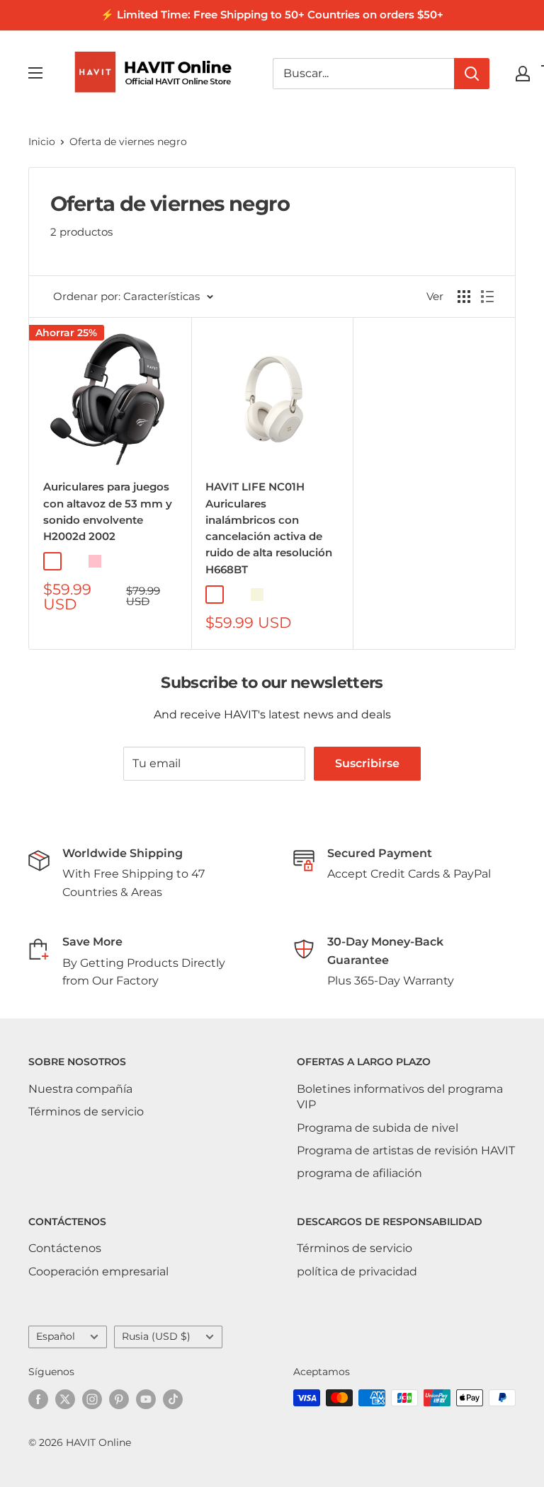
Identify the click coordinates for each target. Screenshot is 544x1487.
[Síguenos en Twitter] (65, 1399)
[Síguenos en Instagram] (92, 1399)
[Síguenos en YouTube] (146, 1399)
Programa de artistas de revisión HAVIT (406, 1150)
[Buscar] (471, 73)
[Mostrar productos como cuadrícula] (464, 296)
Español (55, 1336)
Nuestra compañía (80, 1089)
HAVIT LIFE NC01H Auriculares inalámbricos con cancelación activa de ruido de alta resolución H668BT (268, 527)
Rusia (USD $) (156, 1336)
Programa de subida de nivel (377, 1128)
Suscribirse (367, 763)
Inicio (41, 141)
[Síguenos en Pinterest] (119, 1399)
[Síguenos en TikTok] (173, 1399)
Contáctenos (64, 1248)
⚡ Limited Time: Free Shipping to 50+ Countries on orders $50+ (272, 14)
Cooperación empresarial (98, 1271)
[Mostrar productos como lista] (487, 296)
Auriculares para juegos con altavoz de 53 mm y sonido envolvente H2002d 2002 (107, 511)
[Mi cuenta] (523, 73)
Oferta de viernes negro (128, 141)
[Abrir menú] (35, 73)
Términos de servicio (86, 1111)
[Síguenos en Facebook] (38, 1399)
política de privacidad (357, 1271)
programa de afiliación (359, 1173)
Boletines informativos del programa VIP (400, 1096)
